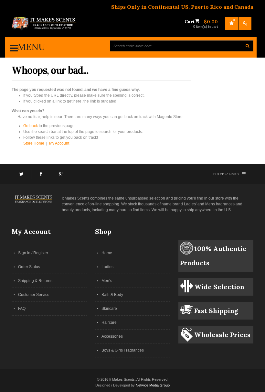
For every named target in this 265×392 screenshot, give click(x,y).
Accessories (112, 336)
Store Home (33, 143)
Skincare (109, 308)
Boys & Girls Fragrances (122, 350)
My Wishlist (234, 20)
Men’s (106, 280)
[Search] (247, 45)
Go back (30, 126)
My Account (59, 143)
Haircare (109, 322)
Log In (244, 23)
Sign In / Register (33, 253)
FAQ (22, 308)
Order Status (29, 267)
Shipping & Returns (35, 280)
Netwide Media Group (153, 385)
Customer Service (33, 294)
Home (106, 253)
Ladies (107, 267)
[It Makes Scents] (44, 23)
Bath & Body (112, 294)
